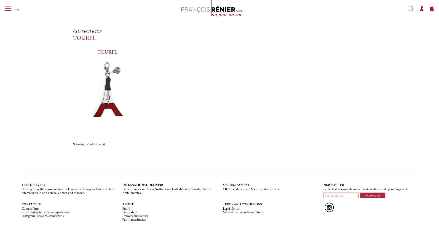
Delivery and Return (135, 216)
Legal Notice (231, 209)
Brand (126, 209)
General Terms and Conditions (243, 212)
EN (17, 10)
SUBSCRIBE (373, 195)
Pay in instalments (134, 220)
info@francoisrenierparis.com (50, 212)
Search (410, 8)
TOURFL (107, 52)
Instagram (329, 207)
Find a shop (129, 212)
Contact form (30, 209)
